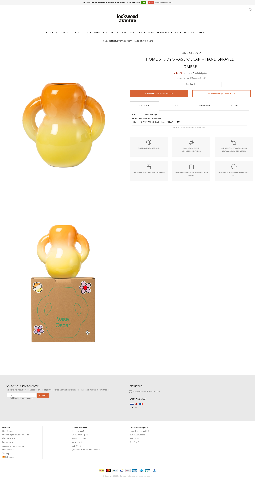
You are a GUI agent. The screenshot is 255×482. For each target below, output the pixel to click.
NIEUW (79, 32)
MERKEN (189, 32)
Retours (234, 105)
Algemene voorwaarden (13, 446)
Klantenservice (8, 438)
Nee (151, 2)
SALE (178, 32)
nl (132, 404)
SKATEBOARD (145, 32)
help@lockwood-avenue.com (146, 391)
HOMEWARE (164, 32)
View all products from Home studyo (189, 128)
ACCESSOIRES (125, 32)
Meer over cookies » (164, 2)
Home (104, 41)
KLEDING (108, 32)
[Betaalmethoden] (101, 470)
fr (141, 404)
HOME (49, 32)
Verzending (204, 105)
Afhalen (174, 105)
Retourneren (7, 442)
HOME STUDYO (190, 53)
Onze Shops (7, 431)
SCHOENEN (93, 32)
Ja (144, 2)
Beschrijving (144, 105)
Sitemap (5, 453)
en (136, 404)
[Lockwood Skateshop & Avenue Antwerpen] (127, 18)
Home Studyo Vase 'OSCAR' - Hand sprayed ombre (131, 41)
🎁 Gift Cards (8, 457)
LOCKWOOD (64, 32)
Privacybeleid (8, 450)
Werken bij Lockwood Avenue (15, 435)
